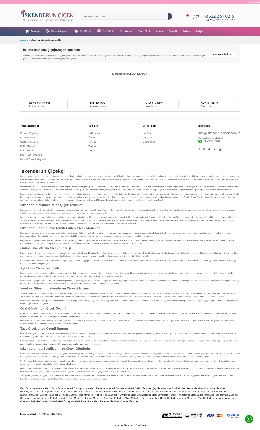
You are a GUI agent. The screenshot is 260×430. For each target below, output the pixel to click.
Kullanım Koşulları (29, 133)
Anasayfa (35, 31)
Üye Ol (194, 18)
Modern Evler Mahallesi (72, 398)
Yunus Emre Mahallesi (62, 388)
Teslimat (187, 31)
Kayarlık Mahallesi (127, 395)
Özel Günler (109, 31)
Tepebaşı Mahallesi (93, 391)
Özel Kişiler (86, 31)
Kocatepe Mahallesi (224, 398)
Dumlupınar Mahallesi (84, 388)
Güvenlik (173, 31)
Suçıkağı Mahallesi (49, 395)
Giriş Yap (195, 16)
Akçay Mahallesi (133, 398)
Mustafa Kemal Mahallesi (159, 391)
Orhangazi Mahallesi (147, 395)
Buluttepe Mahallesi (113, 391)
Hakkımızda (94, 133)
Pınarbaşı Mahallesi (29, 391)
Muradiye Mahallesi (49, 391)
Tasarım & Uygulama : (130, 425)
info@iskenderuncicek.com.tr (219, 133)
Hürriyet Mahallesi (169, 398)
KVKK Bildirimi (27, 146)
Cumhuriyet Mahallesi (214, 388)
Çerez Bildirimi (27, 150)
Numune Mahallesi (29, 395)
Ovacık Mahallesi (187, 395)
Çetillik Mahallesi (143, 388)
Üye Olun (147, 133)
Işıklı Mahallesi (86, 395)
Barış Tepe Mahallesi (113, 398)
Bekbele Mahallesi (125, 388)
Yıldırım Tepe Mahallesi (105, 395)
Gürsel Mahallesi (205, 398)
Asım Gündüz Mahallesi (71, 391)
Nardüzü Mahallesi (176, 388)
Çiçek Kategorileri (60, 31)
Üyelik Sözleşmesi (29, 142)
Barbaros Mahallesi (105, 388)
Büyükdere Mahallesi (168, 395)
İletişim (200, 31)
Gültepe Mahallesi (150, 398)
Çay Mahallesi (159, 388)
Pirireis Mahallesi (220, 391)
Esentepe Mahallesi (68, 395)
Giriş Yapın (147, 137)
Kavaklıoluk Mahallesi (134, 391)
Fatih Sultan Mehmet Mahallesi (35, 388)
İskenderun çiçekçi (101, 194)
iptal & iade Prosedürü (31, 155)
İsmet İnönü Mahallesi (52, 401)
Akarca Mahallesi (195, 388)
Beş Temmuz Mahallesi (227, 395)
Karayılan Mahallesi (109, 401)
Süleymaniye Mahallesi (31, 398)
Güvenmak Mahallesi (30, 401)
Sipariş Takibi (144, 31)
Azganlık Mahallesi (90, 401)
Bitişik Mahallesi (52, 398)
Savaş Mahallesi (72, 401)
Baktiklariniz (126, 31)
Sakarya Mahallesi (201, 391)
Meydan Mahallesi (187, 398)
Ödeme (159, 31)
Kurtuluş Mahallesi (93, 398)
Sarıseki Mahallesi (205, 395)
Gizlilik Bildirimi (27, 137)
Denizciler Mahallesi (181, 391)
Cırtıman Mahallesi (129, 401)
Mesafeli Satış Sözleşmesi (33, 159)
